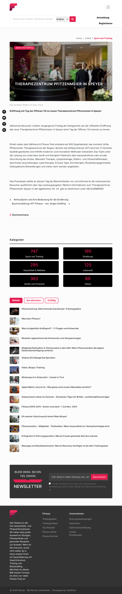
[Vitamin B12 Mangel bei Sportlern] (14, 360)
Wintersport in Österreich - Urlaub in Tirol (43, 377)
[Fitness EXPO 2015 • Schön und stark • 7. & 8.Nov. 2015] (14, 409)
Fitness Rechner (50, 536)
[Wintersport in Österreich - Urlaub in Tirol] (14, 380)
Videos (88, 280)
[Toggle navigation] (108, 7)
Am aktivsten (33, 300)
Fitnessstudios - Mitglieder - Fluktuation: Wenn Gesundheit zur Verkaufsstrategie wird (65, 426)
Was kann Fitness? (31, 318)
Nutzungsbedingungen (80, 519)
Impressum (74, 523)
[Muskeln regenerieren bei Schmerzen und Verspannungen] (14, 340)
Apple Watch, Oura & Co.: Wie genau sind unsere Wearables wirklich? (56, 387)
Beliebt (16, 300)
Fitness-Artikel (49, 532)
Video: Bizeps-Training (33, 367)
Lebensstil (88, 267)
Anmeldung (103, 17)
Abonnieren (99, 476)
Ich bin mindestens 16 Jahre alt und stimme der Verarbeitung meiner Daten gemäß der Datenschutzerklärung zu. (77, 487)
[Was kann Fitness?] (14, 321)
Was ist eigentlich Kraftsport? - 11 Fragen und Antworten (50, 328)
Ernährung (88, 253)
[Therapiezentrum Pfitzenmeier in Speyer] (61, 71)
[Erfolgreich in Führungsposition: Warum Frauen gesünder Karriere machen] (14, 438)
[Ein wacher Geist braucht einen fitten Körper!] (14, 419)
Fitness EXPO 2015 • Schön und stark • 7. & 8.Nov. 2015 (49, 406)
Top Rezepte (48, 527)
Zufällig (51, 300)
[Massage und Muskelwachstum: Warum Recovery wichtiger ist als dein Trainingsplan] (14, 448)
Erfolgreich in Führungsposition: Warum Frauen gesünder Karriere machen (60, 436)
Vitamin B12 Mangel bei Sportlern (38, 357)
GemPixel (71, 590)
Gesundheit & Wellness (34, 267)
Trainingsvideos (50, 523)
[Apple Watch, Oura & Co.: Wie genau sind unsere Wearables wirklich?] (14, 389)
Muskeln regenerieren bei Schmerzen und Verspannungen (51, 338)
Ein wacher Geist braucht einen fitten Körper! (44, 416)
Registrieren (105, 23)
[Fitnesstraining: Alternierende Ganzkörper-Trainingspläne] (14, 311)
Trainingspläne (49, 519)
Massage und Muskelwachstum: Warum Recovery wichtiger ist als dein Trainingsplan (65, 445)
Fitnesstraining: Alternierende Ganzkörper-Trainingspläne (51, 309)
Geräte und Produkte (34, 280)
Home (79, 38)
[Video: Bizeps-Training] (14, 370)
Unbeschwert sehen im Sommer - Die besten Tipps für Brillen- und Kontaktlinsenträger (66, 397)
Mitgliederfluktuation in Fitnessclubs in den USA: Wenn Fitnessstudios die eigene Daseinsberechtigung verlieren (63, 349)
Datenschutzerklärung (80, 527)
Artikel (88, 38)
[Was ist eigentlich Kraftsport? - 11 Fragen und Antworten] (14, 331)
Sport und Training (24, 47)
